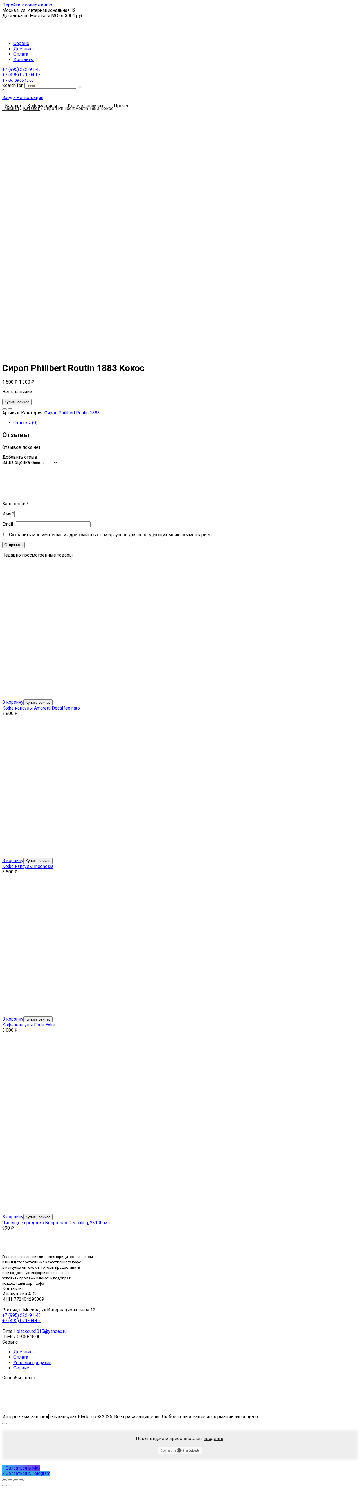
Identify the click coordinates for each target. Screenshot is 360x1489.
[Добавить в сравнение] (10, 409)
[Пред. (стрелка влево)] (4, 1485)
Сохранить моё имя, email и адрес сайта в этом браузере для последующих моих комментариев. (111, 534)
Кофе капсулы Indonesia (27, 866)
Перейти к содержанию (27, 5)
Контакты (24, 59)
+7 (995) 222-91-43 (21, 69)
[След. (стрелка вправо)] (10, 1485)
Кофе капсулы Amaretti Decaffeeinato (41, 708)
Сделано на (168, 1450)
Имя (8, 513)
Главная (10, 108)
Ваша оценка (16, 462)
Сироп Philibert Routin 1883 (72, 413)
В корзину (12, 702)
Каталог (31, 108)
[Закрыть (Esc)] (4, 1480)
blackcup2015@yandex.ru (42, 1331)
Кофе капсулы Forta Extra (28, 1025)
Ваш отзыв (15, 503)
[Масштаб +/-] (21, 1480)
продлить (213, 1438)
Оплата (21, 54)
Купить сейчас (16, 402)
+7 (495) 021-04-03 (21, 77)
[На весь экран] (16, 1480)
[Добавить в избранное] (4, 409)
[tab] (186, 422)
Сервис (21, 43)
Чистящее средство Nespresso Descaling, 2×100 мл (56, 1222)
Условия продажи (32, 1362)
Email (9, 524)
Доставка (24, 48)
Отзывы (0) (25, 422)
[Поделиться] (10, 1480)
